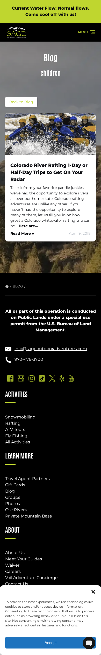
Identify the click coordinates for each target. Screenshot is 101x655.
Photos (12, 503)
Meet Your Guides (23, 558)
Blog (18, 286)
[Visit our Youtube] (71, 378)
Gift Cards (15, 484)
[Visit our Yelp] (62, 378)
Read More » (22, 233)
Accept (50, 642)
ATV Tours (15, 429)
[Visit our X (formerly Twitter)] (52, 378)
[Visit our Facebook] (10, 378)
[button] (93, 591)
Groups (12, 497)
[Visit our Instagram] (31, 378)
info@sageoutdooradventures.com (51, 348)
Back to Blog (21, 102)
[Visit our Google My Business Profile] (21, 378)
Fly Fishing (16, 435)
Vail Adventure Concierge (31, 577)
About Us (15, 552)
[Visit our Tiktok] (42, 378)
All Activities (17, 442)
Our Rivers (16, 509)
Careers (13, 571)
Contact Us (16, 583)
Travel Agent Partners (27, 478)
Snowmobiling (20, 417)
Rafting (12, 423)
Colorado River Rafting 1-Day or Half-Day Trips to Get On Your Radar (49, 172)
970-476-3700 (29, 359)
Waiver (12, 565)
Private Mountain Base (28, 516)
